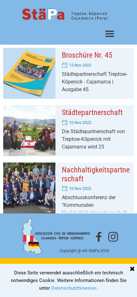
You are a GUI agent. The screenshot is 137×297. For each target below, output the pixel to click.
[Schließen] (132, 269)
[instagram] (113, 236)
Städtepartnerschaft (92, 112)
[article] (68, 73)
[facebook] (98, 236)
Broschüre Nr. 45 (87, 55)
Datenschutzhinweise (74, 288)
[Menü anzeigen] (109, 33)
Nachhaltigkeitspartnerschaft (96, 174)
